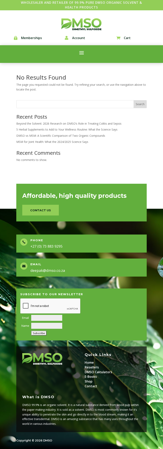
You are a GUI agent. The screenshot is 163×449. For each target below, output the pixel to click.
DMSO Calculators (98, 372)
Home (89, 362)
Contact (91, 386)
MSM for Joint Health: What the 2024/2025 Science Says (52, 142)
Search (140, 104)
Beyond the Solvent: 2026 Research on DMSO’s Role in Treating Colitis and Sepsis (68, 123)
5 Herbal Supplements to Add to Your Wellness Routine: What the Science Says (66, 129)
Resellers (92, 367)
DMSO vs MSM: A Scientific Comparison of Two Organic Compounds (60, 135)
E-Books (91, 376)
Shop (88, 381)
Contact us (40, 210)
